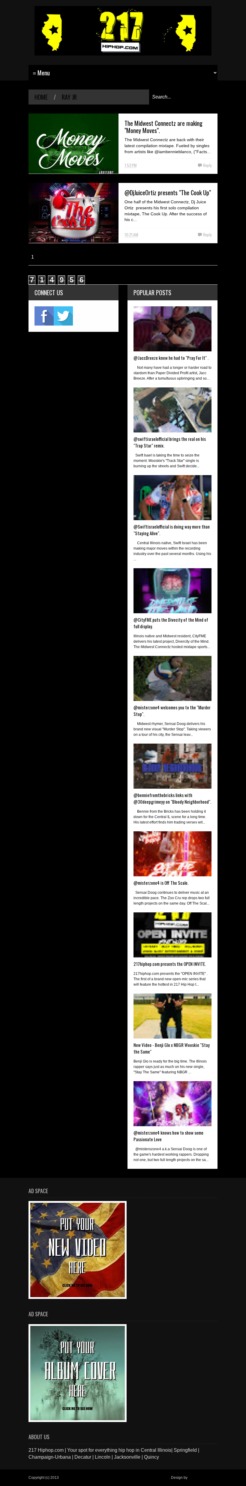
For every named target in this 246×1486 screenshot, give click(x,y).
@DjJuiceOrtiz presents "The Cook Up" (167, 192)
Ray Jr (69, 97)
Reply (207, 165)
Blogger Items (199, 1477)
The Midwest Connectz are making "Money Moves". (163, 127)
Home (41, 97)
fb (44, 316)
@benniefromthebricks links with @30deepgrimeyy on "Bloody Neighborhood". (172, 798)
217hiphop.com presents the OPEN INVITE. (170, 963)
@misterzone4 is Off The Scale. (161, 882)
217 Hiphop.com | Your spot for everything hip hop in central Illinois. (114, 1477)
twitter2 (63, 316)
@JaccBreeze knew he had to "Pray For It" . (171, 357)
